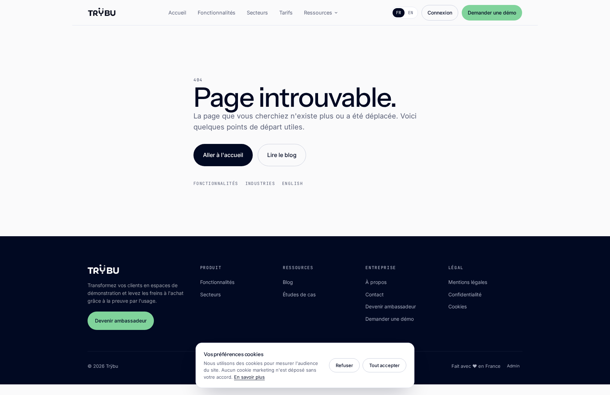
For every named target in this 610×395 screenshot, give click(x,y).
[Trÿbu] (102, 13)
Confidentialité (465, 294)
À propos (376, 282)
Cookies (457, 306)
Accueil (177, 13)
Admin (513, 365)
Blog (288, 282)
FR (398, 13)
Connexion (439, 13)
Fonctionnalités (216, 13)
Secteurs (257, 13)
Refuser (344, 365)
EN (410, 13)
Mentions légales (467, 282)
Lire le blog (282, 154)
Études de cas (299, 294)
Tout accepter (384, 365)
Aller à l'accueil (223, 154)
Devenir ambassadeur (120, 321)
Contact (374, 294)
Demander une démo (492, 13)
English (292, 183)
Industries (260, 183)
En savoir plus (249, 377)
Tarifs (286, 13)
